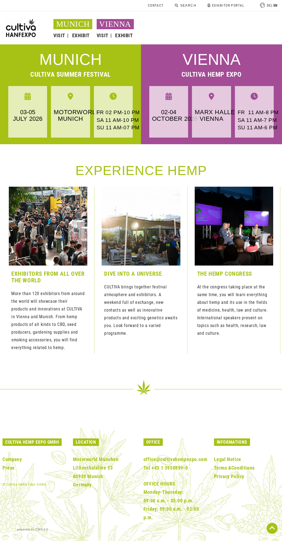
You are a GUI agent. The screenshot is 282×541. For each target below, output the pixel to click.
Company (12, 459)
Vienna (211, 59)
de (269, 5)
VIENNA (115, 24)
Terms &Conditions (234, 468)
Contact (156, 5)
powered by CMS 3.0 (32, 529)
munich (70, 59)
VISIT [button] (59, 35)
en (275, 5)
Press (8, 468)
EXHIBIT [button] (81, 35)
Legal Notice (227, 459)
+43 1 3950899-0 (169, 468)
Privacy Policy (229, 476)
